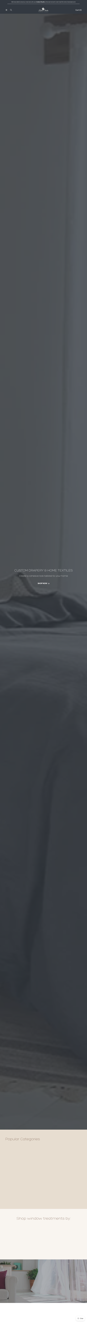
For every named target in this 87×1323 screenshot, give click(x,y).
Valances (70, 1241)
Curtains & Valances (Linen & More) (69, 1175)
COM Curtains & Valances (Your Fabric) (16, 1204)
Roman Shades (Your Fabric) (17, 1175)
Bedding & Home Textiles (42, 1203)
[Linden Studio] (43, 10)
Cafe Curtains (69, 1244)
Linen (43, 1241)
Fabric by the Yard (42, 1175)
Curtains (69, 1247)
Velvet (43, 1244)
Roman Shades (69, 1250)
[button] (6, 10)
